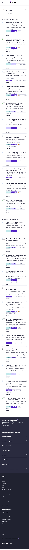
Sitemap (3, 523)
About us (3, 479)
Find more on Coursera (6, 489)
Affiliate (3, 503)
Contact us (4, 483)
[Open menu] (2, 2)
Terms (3, 525)
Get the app (4, 496)
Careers (3, 481)
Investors (4, 487)
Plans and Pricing (5, 501)
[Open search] (22, 2)
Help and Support (5, 505)
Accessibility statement (6, 519)
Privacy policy (4, 521)
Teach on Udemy (5, 498)
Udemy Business (18, 419)
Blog (3, 485)
